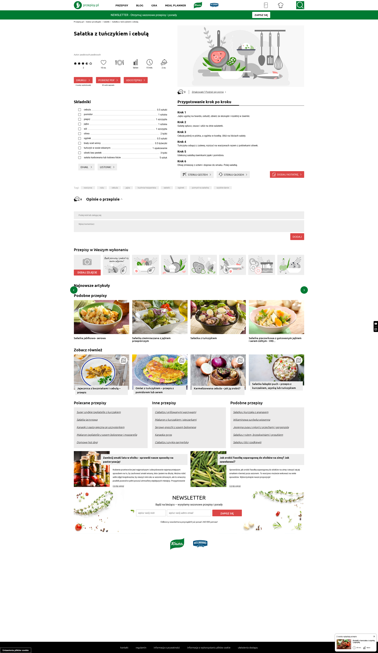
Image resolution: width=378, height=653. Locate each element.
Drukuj (81, 80)
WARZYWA (88, 188)
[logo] (86, 5)
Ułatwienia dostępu (248, 647)
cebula (115, 188)
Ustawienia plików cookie (16, 650)
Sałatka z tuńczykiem (203, 338)
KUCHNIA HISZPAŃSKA (147, 188)
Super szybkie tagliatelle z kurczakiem (99, 412)
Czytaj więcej (118, 486)
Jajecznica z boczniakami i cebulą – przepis (98, 390)
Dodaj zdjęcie (87, 272)
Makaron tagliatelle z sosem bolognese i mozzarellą (107, 434)
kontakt (124, 647)
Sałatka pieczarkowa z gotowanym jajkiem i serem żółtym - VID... (275, 339)
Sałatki (107, 21)
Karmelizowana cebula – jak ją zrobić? (217, 388)
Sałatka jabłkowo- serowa (90, 338)
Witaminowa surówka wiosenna (251, 419)
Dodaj (297, 236)
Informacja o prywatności (167, 647)
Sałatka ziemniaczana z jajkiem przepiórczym (151, 339)
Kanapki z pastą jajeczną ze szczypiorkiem (100, 427)
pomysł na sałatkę (200, 188)
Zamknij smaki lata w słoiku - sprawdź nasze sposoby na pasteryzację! (138, 459)
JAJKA (128, 188)
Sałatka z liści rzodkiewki (247, 442)
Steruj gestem (198, 174)
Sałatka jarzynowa (87, 419)
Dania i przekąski (93, 21)
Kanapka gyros (163, 434)
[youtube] (375, 323)
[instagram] (375, 329)
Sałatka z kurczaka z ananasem (250, 412)
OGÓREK (181, 188)
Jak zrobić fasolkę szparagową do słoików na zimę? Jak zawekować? (254, 459)
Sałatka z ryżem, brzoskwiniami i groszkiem (258, 434)
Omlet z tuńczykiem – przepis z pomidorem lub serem (155, 390)
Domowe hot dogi (87, 442)
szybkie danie (223, 188)
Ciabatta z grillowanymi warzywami (175, 412)
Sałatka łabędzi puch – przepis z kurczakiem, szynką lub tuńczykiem (274, 385)
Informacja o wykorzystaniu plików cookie (208, 647)
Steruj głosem (234, 174)
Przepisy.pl (79, 21)
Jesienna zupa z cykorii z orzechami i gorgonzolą (261, 427)
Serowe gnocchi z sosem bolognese (175, 427)
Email (85, 166)
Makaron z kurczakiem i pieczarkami (176, 419)
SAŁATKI (167, 188)
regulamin (141, 647)
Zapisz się (227, 513)
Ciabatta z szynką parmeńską (171, 442)
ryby (102, 188)
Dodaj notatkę (287, 174)
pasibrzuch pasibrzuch (90, 55)
